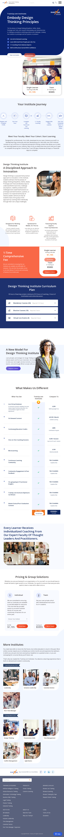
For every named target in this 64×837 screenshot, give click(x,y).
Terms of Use (46, 812)
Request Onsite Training (49, 797)
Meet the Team (27, 812)
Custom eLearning (28, 791)
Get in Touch (50, 626)
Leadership (6, 815)
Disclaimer (46, 815)
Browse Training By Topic (50, 794)
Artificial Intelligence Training (10, 788)
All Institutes (6, 812)
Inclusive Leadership (8, 818)
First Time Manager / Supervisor (11, 827)
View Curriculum (14, 55)
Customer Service (7, 824)
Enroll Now (39, 513)
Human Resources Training (10, 791)
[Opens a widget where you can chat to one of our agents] (57, 834)
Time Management (8, 821)
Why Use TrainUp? (28, 815)
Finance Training (7, 803)
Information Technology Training (12, 794)
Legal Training (6, 800)
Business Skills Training (9, 797)
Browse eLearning (48, 791)
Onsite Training (27, 788)
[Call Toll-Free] (56, 2)
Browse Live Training (48, 788)
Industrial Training (7, 806)
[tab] (32, 303)
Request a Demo (50, 272)
